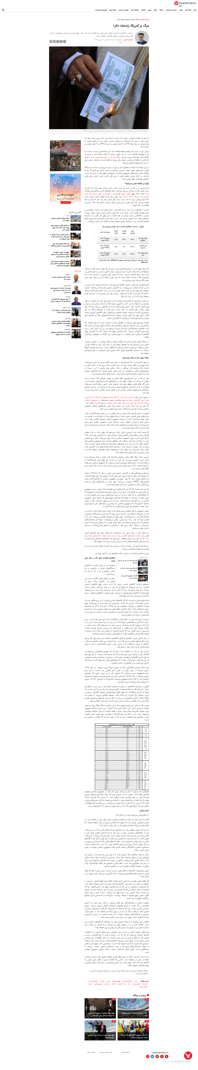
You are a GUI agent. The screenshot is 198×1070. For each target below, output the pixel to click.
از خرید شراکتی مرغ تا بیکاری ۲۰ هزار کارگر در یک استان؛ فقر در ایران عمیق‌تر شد (60, 236)
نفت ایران (107, 984)
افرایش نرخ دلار (136, 984)
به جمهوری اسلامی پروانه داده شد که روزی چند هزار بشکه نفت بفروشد (117, 402)
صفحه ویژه (113, 10)
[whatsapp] (147, 1056)
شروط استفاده (125, 1052)
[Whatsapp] (61, 41)
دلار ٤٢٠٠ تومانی (122, 984)
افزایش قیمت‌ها (116, 981)
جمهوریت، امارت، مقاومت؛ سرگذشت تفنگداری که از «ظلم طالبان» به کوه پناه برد (60, 254)
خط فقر (114, 984)
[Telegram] (152, 1056)
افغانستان (188, 10)
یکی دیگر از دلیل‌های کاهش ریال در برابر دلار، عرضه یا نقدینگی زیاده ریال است (117, 537)
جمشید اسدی (128, 39)
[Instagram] (157, 1056)
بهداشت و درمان (123, 10)
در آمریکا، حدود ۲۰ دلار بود (130, 196)
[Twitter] (57, 41)
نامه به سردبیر (91, 1052)
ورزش (149, 10)
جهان (181, 10)
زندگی (155, 10)
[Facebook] (64, 41)
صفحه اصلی (145, 19)
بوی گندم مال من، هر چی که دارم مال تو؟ (127, 562)
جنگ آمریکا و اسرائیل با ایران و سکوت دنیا (134, 1014)
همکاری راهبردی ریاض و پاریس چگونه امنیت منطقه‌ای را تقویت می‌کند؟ (61, 323)
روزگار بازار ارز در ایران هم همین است (105, 157)
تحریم (108, 981)
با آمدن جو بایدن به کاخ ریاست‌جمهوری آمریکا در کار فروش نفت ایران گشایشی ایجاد (117, 399)
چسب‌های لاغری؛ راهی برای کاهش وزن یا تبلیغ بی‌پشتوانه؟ (60, 244)
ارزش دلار (102, 981)
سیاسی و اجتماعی (171, 10)
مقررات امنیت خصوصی (105, 1052)
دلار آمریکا (144, 984)
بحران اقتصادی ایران (127, 981)
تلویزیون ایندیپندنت (101, 10)
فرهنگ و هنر (135, 10)
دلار (129, 984)
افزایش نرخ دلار (143, 987)
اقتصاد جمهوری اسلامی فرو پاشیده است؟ (129, 577)
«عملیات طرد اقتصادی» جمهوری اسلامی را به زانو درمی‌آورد (61, 333)
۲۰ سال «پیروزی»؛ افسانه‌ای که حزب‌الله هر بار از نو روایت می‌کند (134, 1036)
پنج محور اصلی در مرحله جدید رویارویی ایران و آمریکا (101, 1036)
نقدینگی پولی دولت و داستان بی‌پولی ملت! (128, 569)
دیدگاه (161, 10)
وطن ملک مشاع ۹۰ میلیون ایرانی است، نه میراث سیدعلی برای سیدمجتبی (100, 1014)
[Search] (3, 10)
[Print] (50, 41)
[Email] (54, 41)
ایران (195, 10)
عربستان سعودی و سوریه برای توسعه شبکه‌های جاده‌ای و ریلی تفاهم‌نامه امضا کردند (60, 263)
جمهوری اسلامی (98, 984)
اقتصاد (143, 10)
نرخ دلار (90, 984)
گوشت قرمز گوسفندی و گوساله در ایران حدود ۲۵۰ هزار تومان (117, 195)
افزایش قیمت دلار (93, 981)
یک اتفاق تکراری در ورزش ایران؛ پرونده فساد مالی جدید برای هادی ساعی (60, 227)
